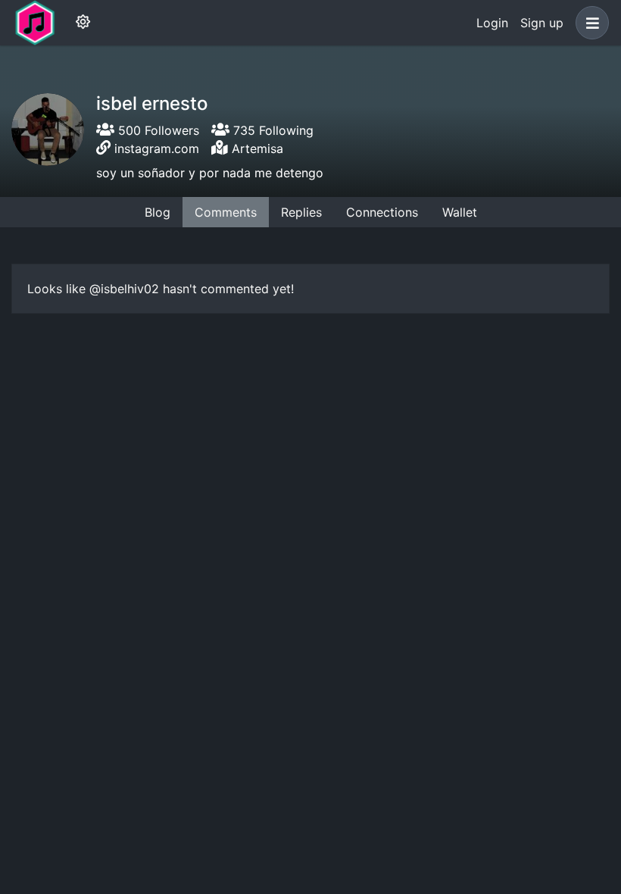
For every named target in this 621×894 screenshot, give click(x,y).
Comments (226, 212)
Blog (157, 212)
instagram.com (156, 148)
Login (492, 22)
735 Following (271, 130)
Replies (301, 212)
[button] (589, 22)
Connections (382, 212)
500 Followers (156, 130)
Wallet (459, 212)
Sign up (541, 22)
